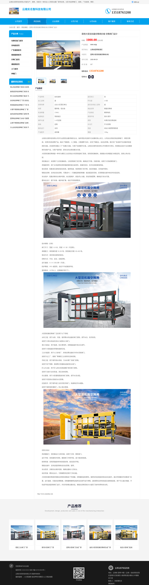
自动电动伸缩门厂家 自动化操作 (20, 100)
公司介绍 (74, 21)
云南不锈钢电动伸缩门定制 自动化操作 (20, 123)
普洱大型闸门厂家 (21, 547)
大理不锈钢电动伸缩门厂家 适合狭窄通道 (20, 109)
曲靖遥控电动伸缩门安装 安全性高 (20, 91)
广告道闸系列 (16, 50)
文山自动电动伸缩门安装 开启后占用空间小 (20, 127)
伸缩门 (13, 74)
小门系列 (14, 69)
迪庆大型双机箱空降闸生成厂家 (74, 547)
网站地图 (49, 577)
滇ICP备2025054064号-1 (37, 570)
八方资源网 (27, 577)
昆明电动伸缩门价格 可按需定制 (20, 118)
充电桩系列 (15, 45)
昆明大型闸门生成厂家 (47, 547)
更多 (29, 82)
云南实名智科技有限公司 (23, 574)
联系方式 (130, 21)
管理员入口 (42, 577)
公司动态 (93, 21)
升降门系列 (15, 59)
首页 (18, 27)
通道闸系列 (15, 64)
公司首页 (18, 21)
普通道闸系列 (16, 55)
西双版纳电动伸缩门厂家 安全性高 (20, 105)
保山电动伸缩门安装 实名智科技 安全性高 (20, 87)
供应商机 (37, 21)
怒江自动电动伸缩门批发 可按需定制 (20, 96)
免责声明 (35, 577)
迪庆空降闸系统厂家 (126, 547)
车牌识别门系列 (17, 41)
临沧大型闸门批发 (100, 547)
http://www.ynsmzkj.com (45, 494)
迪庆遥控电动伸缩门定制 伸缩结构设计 (20, 114)
